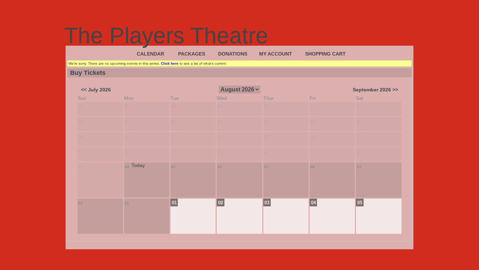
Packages (191, 54)
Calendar (150, 54)
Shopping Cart (325, 54)
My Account (275, 54)
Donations (232, 54)
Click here (169, 63)
